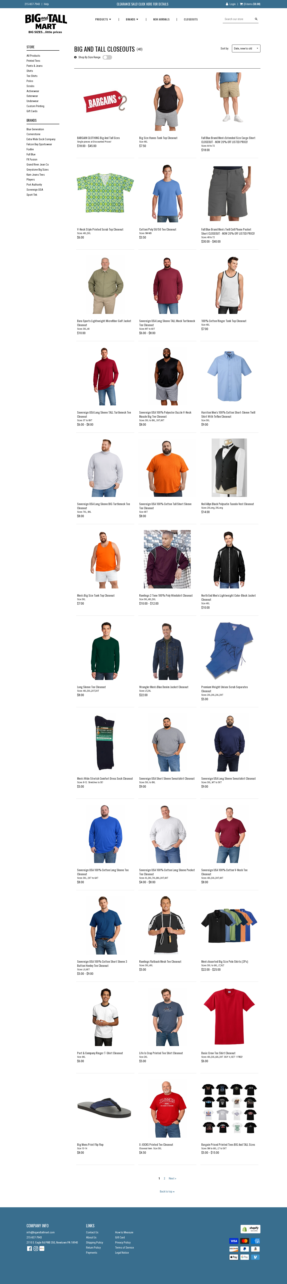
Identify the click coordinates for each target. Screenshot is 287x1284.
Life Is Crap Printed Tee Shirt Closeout (161, 1053)
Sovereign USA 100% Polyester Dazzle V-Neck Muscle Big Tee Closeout (165, 414)
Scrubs (30, 86)
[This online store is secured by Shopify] (250, 1232)
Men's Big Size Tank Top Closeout (96, 595)
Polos (30, 81)
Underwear (32, 101)
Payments (91, 1252)
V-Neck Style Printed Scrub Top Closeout (100, 229)
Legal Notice (122, 1252)
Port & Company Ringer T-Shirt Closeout (100, 1053)
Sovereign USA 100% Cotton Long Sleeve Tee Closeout (103, 872)
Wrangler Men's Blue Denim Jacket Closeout (163, 687)
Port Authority (34, 184)
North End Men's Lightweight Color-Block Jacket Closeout (228, 597)
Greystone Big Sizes (38, 169)
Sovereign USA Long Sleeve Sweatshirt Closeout (228, 778)
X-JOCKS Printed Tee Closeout (156, 1144)
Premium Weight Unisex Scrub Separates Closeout (224, 689)
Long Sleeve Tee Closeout (91, 687)
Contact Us (92, 1232)
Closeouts (191, 19)
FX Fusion (32, 159)
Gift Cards (32, 111)
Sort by (224, 48)
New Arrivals (161, 19)
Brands (131, 19)
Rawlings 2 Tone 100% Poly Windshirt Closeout (166, 595)
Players (31, 179)
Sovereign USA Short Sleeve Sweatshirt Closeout (167, 778)
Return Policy (93, 1247)
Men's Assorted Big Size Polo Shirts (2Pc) (224, 961)
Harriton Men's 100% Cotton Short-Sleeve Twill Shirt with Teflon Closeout (228, 414)
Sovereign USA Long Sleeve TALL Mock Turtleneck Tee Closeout (167, 323)
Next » (172, 1178)
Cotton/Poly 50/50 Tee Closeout (157, 229)
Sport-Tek (32, 194)
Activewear (33, 91)
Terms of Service (124, 1247)
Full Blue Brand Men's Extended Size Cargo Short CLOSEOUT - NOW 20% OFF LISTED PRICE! (228, 140)
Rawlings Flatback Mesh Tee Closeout (160, 961)
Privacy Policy (123, 1242)
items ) (252, 4)
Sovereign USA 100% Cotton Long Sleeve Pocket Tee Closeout (167, 872)
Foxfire (30, 149)
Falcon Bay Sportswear (39, 144)
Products (102, 19)
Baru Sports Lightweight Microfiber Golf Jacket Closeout (104, 323)
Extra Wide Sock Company (41, 139)
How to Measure (124, 1232)
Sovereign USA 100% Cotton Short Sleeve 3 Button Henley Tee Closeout (102, 963)
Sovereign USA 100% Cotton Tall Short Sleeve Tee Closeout (165, 506)
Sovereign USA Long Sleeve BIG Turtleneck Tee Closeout (103, 506)
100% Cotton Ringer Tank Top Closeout (223, 321)
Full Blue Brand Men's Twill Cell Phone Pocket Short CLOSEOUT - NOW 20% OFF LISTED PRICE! (228, 231)
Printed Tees (33, 60)
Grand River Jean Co (38, 164)
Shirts (30, 70)
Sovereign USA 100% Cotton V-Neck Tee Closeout (224, 872)
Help (46, 4)
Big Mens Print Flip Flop (90, 1144)
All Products (33, 55)
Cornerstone (33, 134)
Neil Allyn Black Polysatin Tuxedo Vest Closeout (227, 504)
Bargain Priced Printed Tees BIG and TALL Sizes (228, 1144)
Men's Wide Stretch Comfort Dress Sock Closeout (105, 778)
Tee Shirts (32, 75)
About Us (91, 1237)
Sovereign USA (35, 189)
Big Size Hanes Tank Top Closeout (158, 138)
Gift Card (120, 1237)
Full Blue (31, 154)
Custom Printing (35, 106)
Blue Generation (35, 129)
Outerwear (32, 96)
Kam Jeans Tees (36, 174)
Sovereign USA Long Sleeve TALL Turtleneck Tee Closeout (104, 414)
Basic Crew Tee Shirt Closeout (218, 1053)
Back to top (166, 1191)
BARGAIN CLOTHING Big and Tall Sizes (98, 138)
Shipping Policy (94, 1242)
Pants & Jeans (35, 65)
